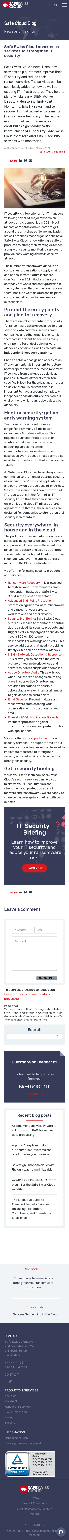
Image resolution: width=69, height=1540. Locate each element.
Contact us (34, 1094)
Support (10, 1422)
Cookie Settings (35, 1525)
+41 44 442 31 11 (16, 1363)
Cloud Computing (16, 1412)
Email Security (18, 699)
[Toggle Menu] (64, 4)
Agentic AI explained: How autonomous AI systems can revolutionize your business (31, 1150)
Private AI (11, 1401)
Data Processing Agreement (34, 1508)
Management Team (17, 1437)
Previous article (37, 1307)
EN (50, 5)
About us (10, 1396)
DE (55, 5)
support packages (35, 738)
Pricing (9, 1417)
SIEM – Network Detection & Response (35, 654)
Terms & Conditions (34, 1503)
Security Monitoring (21, 618)
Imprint (34, 1513)
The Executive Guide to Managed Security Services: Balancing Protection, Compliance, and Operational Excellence (32, 1209)
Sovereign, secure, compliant (23, 1443)
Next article (31, 1269)
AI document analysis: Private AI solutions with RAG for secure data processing (34, 1130)
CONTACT (12, 1374)
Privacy (34, 1497)
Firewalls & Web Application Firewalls (33, 717)
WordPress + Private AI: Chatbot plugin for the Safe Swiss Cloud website (34, 1184)
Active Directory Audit (23, 672)
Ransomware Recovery (24, 583)
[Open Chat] (61, 1532)
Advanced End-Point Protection (30, 600)
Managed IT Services (18, 1406)
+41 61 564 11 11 (16, 1367)
